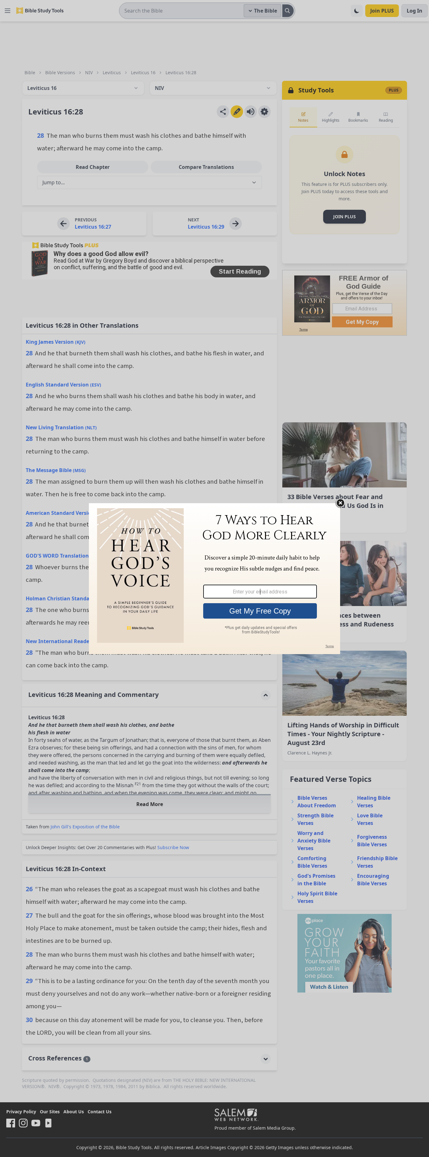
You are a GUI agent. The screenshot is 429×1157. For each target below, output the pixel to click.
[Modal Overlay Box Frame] (214, 578)
